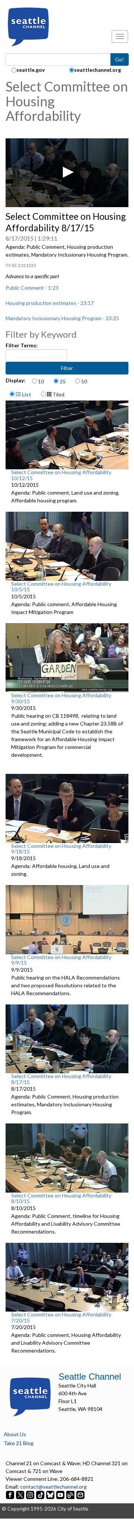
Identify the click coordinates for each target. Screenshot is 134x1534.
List (26, 394)
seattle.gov (30, 70)
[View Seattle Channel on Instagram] (31, 1494)
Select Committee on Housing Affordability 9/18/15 (61, 849)
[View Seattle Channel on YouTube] (61, 1494)
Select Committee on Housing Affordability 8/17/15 (61, 1079)
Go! (119, 59)
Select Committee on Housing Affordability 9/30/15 (61, 698)
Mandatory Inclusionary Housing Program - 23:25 (62, 318)
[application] (67, 173)
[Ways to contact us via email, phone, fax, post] (80, 1494)
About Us (15, 1434)
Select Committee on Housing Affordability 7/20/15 (61, 1317)
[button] (67, 172)
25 (63, 381)
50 (84, 381)
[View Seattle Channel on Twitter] (21, 1494)
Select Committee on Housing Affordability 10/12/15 (61, 475)
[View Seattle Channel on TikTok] (40, 1494)
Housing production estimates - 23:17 (50, 303)
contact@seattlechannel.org (53, 1486)
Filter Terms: (22, 345)
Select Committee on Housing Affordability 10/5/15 (61, 586)
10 (41, 381)
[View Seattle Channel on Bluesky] (50, 1494)
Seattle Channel (89, 1376)
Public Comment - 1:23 (32, 287)
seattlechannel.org (97, 70)
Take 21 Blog (19, 1443)
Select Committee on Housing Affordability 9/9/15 (61, 960)
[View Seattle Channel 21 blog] (71, 1494)
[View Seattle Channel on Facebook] (11, 1494)
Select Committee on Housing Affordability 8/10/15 (61, 1198)
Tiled (57, 394)
